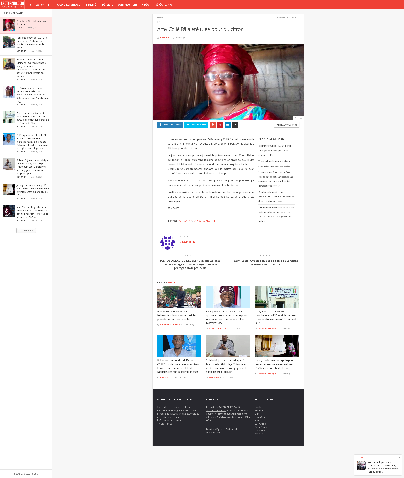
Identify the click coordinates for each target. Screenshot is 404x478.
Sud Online (260, 423)
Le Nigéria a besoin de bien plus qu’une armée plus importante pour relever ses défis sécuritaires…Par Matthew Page (33, 94)
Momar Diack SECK (217, 328)
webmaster (214, 377)
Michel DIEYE (166, 377)
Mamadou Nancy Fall (170, 324)
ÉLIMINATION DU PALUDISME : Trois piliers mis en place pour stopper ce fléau (275, 151)
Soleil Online (261, 426)
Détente (107, 4)
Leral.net (259, 407)
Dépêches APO (164, 4)
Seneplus (259, 433)
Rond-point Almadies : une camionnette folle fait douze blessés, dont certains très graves (276, 197)
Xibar (257, 420)
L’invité (91, 4)
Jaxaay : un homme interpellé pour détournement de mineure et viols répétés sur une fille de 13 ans (274, 364)
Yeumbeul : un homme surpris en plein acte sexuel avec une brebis (274, 163)
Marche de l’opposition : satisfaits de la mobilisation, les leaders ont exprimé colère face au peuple (383, 467)
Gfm (257, 413)
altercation (185, 221)
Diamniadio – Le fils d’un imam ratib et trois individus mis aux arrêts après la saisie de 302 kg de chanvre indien (276, 214)
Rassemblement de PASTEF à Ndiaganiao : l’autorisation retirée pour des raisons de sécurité (176, 315)
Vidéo (145, 4)
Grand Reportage (68, 4)
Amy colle (199, 221)
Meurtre (210, 221)
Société (21, 28)
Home (160, 17)
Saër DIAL (165, 37)
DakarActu (260, 417)
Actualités (43, 4)
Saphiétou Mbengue (266, 328)
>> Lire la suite (164, 423)
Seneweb (259, 410)
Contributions (127, 4)
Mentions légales (214, 429)
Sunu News (260, 430)
